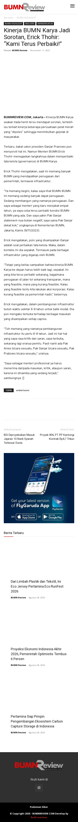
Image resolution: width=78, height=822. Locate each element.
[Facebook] (7, 59)
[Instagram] (39, 788)
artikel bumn (22, 390)
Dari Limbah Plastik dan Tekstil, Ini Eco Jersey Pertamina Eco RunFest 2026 (37, 586)
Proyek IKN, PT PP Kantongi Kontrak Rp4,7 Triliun (57, 437)
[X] (16, 59)
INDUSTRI (29, 23)
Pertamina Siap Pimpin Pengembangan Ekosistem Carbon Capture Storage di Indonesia (37, 721)
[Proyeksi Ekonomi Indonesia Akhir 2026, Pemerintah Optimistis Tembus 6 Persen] (39, 633)
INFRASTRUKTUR (45, 23)
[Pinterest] (25, 59)
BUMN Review (19, 50)
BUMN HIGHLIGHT (26, 17)
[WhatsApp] (33, 59)
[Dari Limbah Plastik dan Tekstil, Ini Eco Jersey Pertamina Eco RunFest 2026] (39, 566)
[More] (43, 59)
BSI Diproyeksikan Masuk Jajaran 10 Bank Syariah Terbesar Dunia (19, 439)
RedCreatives (39, 817)
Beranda (8, 17)
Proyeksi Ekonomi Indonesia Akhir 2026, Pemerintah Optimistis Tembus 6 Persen (39, 654)
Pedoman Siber (39, 807)
